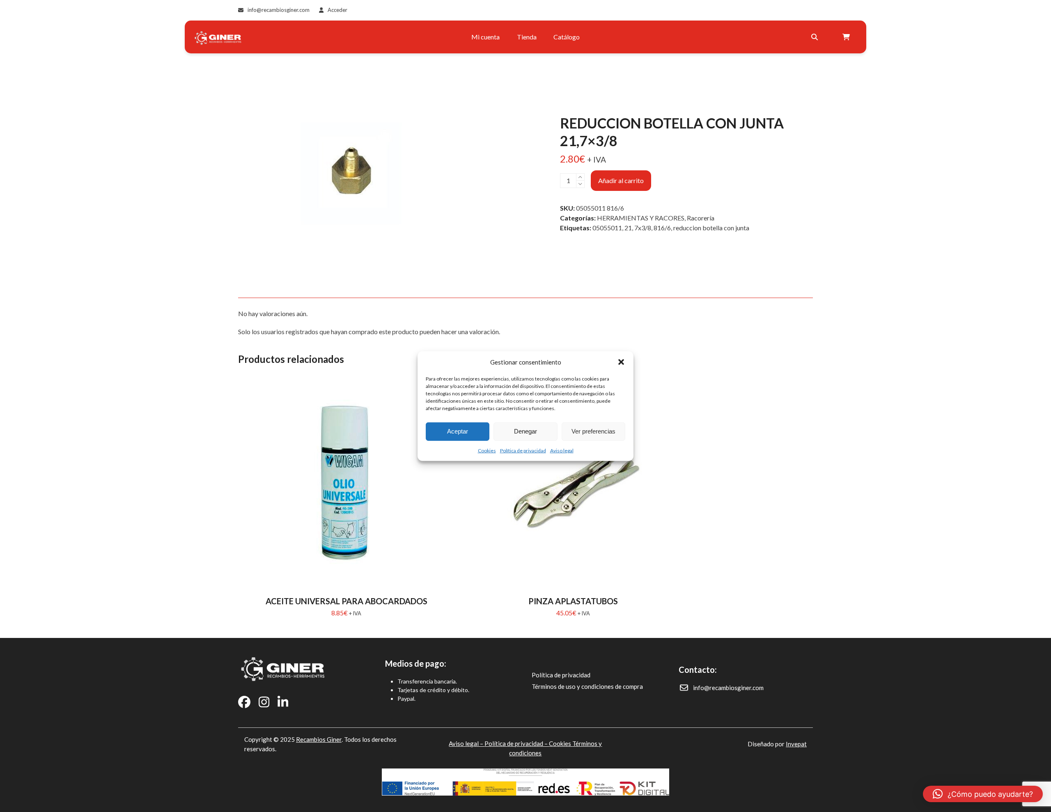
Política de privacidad (523, 450)
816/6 (662, 228)
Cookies (487, 450)
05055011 (607, 228)
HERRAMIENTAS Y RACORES (640, 218)
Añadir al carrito (621, 180)
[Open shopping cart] (847, 37)
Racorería (700, 218)
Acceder (337, 10)
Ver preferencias (593, 431)
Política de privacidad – (516, 743)
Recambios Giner (319, 739)
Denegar (525, 431)
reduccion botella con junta (711, 228)
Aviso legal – (466, 743)
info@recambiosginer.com (279, 10)
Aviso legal (562, 450)
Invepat (796, 744)
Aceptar (457, 431)
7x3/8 (642, 228)
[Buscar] (814, 37)
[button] (621, 362)
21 (628, 228)
